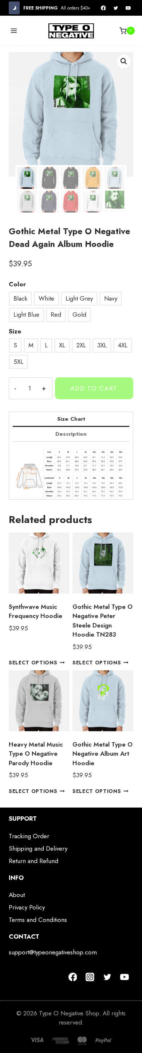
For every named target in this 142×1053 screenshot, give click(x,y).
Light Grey (79, 298)
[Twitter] (116, 8)
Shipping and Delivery (38, 848)
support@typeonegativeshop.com (53, 952)
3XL (102, 345)
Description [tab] (71, 434)
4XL (122, 345)
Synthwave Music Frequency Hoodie (35, 611)
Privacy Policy (27, 907)
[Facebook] (103, 8)
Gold (79, 314)
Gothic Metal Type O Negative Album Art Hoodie (102, 753)
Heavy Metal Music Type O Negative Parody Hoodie (36, 753)
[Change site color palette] (14, 7)
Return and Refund (33, 860)
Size (15, 331)
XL (62, 345)
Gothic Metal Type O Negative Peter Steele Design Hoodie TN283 (102, 620)
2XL (81, 345)
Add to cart (94, 388)
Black (20, 298)
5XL (18, 361)
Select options (33, 662)
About (17, 894)
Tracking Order (29, 836)
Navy (110, 298)
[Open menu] (14, 31)
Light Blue (26, 314)
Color (17, 284)
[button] (123, 61)
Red (56, 314)
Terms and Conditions (38, 919)
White (46, 298)
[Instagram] (90, 977)
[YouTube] (128, 8)
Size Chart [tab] (71, 419)
